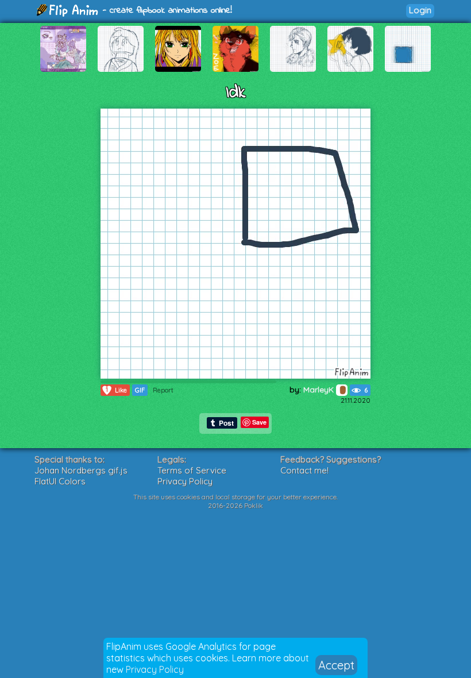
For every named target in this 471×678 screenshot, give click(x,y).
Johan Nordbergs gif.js (81, 470)
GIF (140, 390)
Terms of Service (191, 470)
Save (259, 422)
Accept (336, 665)
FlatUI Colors (60, 481)
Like (116, 390)
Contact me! (304, 470)
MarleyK (319, 389)
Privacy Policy (155, 669)
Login (420, 10)
